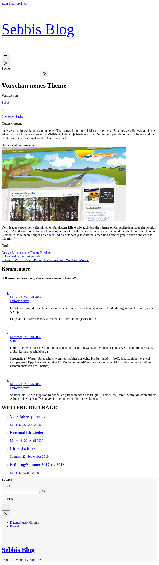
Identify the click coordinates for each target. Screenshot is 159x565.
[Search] (43, 491)
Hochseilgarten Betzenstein (23, 256)
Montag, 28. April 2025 (25, 424)
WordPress (36, 559)
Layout (16, 252)
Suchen (6, 68)
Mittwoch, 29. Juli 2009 (25, 297)
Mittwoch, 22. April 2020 (26, 440)
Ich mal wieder (22, 448)
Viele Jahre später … (27, 416)
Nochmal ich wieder (26, 432)
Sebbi (5, 102)
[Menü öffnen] (6, 56)
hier (45, 235)
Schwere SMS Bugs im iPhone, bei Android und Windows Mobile (45, 260)
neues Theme (30, 252)
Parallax (45, 252)
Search (6, 486)
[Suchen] (44, 74)
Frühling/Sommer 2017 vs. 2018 (37, 464)
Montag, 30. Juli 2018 (24, 472)
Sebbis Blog (38, 29)
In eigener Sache (12, 116)
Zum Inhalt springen (15, 3)
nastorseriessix (19, 301)
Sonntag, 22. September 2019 (29, 456)
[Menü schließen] (6, 63)
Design (6, 252)
